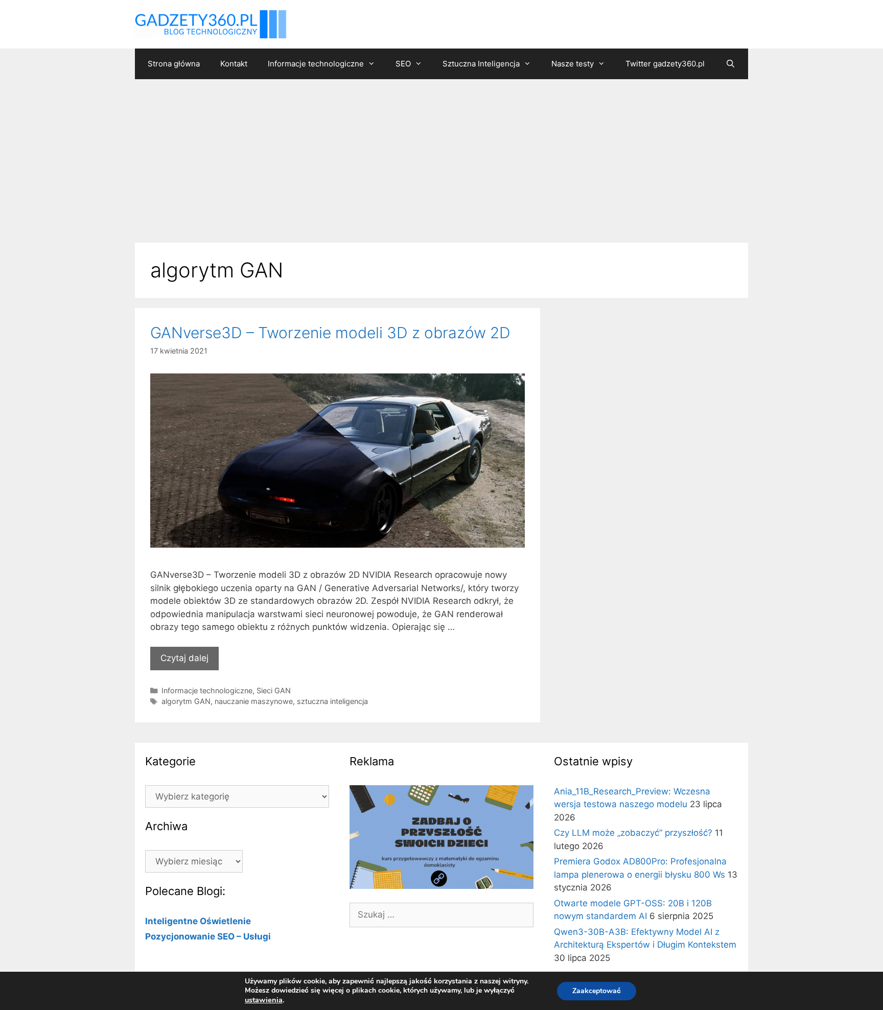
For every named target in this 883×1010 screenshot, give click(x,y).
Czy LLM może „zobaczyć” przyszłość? (633, 833)
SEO (403, 63)
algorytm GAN (186, 701)
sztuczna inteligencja (332, 701)
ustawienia (264, 999)
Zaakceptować (596, 991)
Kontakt (233, 63)
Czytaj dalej (184, 658)
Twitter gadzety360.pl (665, 63)
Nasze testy (572, 63)
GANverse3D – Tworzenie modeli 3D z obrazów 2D (330, 332)
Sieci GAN (274, 690)
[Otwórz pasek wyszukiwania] (730, 64)
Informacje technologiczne (316, 63)
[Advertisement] (441, 155)
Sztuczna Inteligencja (481, 63)
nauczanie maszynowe (254, 701)
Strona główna (174, 63)
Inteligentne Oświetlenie (198, 921)
